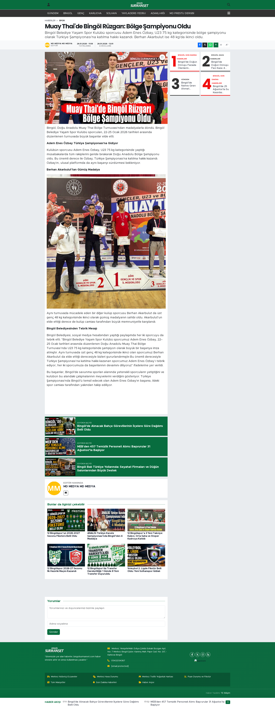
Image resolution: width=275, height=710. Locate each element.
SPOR (62, 21)
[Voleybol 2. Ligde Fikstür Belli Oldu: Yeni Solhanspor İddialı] (146, 555)
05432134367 (118, 661)
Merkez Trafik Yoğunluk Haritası (157, 677)
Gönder (53, 632)
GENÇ (80, 13)
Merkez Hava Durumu (107, 677)
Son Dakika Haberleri (106, 682)
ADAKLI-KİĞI (158, 13)
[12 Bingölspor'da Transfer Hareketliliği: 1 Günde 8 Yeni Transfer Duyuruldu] (106, 555)
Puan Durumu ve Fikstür (199, 677)
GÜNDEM (52, 13)
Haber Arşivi (148, 682)
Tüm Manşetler (58, 682)
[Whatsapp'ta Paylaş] (210, 45)
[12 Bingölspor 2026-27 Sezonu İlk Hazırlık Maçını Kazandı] (66, 555)
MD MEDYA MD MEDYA (79, 486)
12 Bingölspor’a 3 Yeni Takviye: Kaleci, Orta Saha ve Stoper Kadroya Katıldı (145, 536)
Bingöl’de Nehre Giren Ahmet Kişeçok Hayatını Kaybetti (188, 85)
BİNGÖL (67, 13)
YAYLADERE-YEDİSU (134, 13)
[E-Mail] (65, 493)
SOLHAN (111, 13)
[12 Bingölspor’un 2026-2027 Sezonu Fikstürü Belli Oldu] (66, 520)
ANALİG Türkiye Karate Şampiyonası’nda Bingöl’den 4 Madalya (105, 536)
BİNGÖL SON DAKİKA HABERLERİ (218, 79)
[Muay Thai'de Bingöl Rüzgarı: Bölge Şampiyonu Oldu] (106, 88)
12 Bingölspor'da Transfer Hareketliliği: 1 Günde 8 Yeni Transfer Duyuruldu (103, 571)
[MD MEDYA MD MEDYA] (54, 488)
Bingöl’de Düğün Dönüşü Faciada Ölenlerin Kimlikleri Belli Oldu (187, 65)
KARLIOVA (95, 13)
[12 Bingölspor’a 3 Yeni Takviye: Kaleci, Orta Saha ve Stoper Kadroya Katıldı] (146, 520)
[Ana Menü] (228, 13)
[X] (197, 654)
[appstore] (200, 661)
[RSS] (208, 654)
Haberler (50, 21)
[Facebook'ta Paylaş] (200, 45)
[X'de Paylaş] (204, 45)
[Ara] (228, 5)
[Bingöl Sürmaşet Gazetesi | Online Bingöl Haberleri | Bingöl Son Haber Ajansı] (139, 4)
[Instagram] (202, 654)
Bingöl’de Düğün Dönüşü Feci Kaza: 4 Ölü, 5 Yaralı (219, 65)
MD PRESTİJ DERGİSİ (182, 13)
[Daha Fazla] (216, 45)
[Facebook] (192, 654)
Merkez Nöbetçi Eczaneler (64, 677)
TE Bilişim (225, 693)
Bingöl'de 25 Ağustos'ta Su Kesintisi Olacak (221, 89)
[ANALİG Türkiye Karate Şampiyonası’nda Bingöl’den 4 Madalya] (106, 520)
